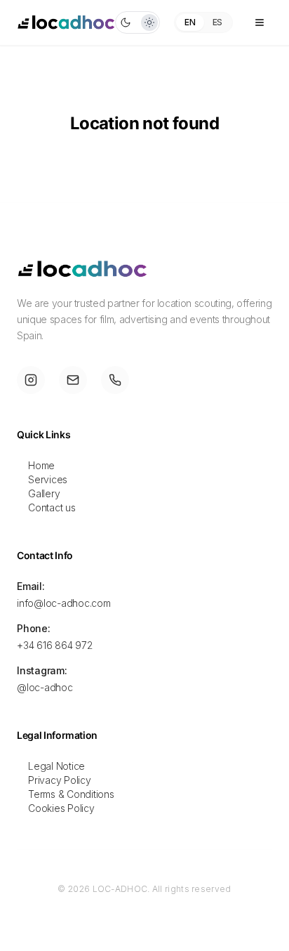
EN (189, 22)
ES (217, 22)
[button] (137, 22)
